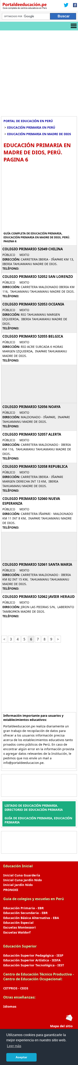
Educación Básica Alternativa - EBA (31, 918)
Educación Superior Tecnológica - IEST (33, 965)
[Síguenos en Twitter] (66, 5)
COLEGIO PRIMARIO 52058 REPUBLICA (35, 466)
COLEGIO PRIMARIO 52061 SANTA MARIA (37, 564)
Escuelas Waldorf (17, 932)
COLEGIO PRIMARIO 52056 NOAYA (31, 406)
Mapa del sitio (61, 1026)
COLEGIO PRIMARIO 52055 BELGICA (32, 336)
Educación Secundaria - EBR (25, 913)
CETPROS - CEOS (15, 988)
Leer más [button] (14, 1046)
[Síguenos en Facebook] (73, 5)
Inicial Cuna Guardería (21, 875)
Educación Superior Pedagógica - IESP (33, 955)
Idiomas (9, 1006)
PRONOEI (10, 890)
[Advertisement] (39, 72)
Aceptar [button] (21, 1057)
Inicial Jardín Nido (18, 885)
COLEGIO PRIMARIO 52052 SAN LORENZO (37, 276)
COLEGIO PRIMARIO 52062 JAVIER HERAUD (38, 596)
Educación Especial (18, 922)
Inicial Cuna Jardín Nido (22, 880)
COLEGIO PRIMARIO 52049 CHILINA (32, 249)
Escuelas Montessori (19, 927)
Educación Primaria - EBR (23, 908)
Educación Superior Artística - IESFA (31, 960)
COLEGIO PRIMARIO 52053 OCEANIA (33, 304)
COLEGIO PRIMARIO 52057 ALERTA (31, 434)
